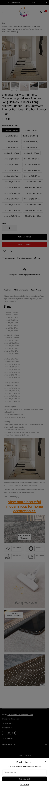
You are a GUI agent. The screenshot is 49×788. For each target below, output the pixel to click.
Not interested (24, 784)
